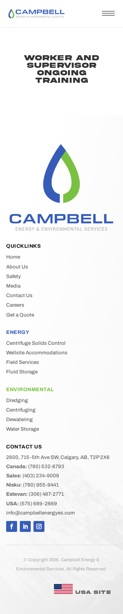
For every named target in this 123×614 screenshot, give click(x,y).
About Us (17, 267)
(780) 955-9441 (32, 485)
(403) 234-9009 (32, 475)
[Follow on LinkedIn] (25, 526)
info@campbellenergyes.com (40, 513)
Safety (13, 276)
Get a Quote (20, 315)
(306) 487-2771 (35, 494)
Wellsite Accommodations (36, 352)
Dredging (17, 400)
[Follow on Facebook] (11, 526)
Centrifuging (21, 410)
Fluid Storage (22, 371)
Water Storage (22, 429)
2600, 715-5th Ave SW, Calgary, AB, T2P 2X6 (58, 457)
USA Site (92, 592)
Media (13, 286)
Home (13, 257)
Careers (15, 305)
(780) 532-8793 (35, 466)
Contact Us (19, 295)
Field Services (22, 362)
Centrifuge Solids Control (36, 343)
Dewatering (19, 419)
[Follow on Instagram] (38, 526)
